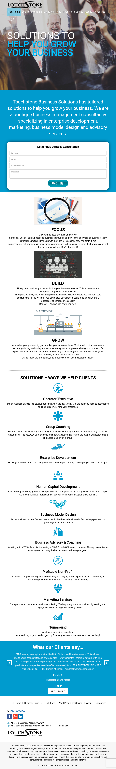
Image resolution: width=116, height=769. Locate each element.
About (89, 703)
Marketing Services (58, 599)
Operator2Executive (58, 399)
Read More (58, 691)
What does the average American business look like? (39, 725)
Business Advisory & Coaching (58, 542)
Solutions (50, 703)
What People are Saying (70, 703)
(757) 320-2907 (17, 710)
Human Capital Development (58, 486)
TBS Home (15, 703)
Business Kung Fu (33, 703)
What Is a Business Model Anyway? (27, 722)
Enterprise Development (58, 457)
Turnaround (58, 627)
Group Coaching (58, 426)
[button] (55, 686)
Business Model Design (58, 514)
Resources (101, 703)
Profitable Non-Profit (58, 571)
